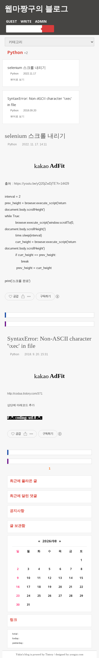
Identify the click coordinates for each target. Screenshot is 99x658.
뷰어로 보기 (17, 79)
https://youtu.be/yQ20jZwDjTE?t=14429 (41, 183)
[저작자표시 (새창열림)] (57, 296)
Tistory (49, 654)
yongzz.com (76, 654)
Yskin (19, 654)
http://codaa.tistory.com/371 (25, 393)
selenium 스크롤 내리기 (35, 136)
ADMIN (41, 21)
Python (12, 144)
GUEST (11, 21)
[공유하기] (23, 296)
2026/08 (49, 540)
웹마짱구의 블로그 (36, 8)
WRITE (26, 21)
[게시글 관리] (29, 296)
